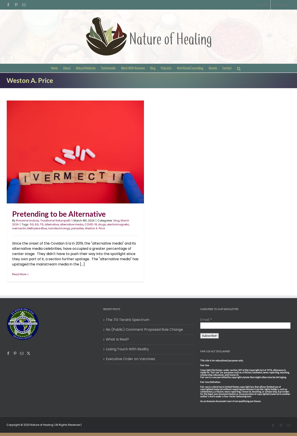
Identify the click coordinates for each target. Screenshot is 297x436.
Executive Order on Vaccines (130, 358)
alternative (52, 224)
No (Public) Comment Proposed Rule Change (144, 329)
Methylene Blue (37, 228)
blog (116, 220)
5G (32, 224)
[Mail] (21, 353)
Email (206, 319)
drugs (102, 224)
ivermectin (19, 228)
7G (41, 224)
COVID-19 (91, 224)
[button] (239, 68)
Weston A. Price (95, 228)
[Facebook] (8, 353)
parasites (77, 228)
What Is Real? (117, 339)
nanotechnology (59, 228)
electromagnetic (118, 224)
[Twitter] (28, 353)
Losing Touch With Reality (127, 349)
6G (37, 224)
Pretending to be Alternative (59, 213)
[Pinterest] (15, 353)
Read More (19, 274)
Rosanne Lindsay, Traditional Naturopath (43, 220)
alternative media (71, 224)
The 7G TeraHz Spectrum (127, 319)
